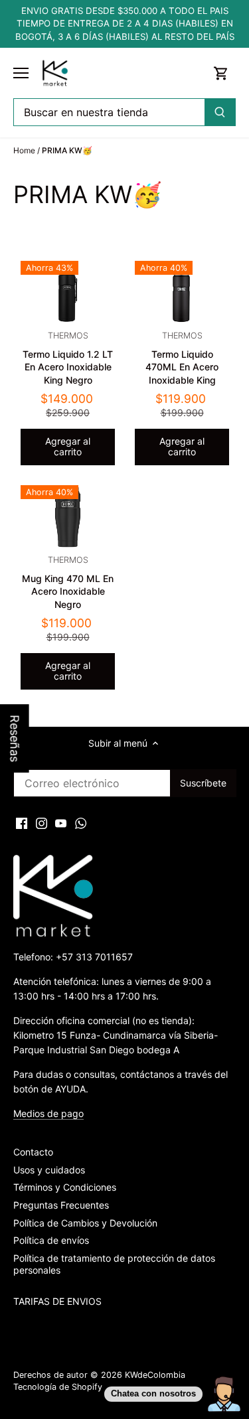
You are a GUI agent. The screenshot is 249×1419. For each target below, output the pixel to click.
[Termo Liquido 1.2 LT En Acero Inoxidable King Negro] (68, 292)
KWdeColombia (155, 1375)
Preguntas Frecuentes (61, 1205)
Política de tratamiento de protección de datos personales (114, 1264)
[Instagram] (41, 823)
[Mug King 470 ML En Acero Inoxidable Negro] (68, 516)
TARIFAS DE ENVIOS (57, 1301)
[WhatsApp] (80, 823)
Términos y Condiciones (64, 1187)
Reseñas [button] (15, 738)
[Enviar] (220, 112)
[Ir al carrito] (221, 73)
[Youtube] (60, 823)
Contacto (33, 1152)
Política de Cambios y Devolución (85, 1223)
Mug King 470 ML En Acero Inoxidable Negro (68, 582)
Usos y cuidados (49, 1169)
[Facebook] (21, 823)
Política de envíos (51, 1240)
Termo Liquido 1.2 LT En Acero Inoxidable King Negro (68, 358)
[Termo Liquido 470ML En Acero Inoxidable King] (182, 292)
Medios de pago (48, 1113)
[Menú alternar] (21, 73)
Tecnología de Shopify (57, 1387)
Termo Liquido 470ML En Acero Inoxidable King (181, 358)
